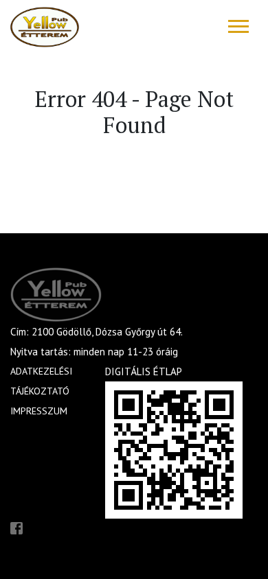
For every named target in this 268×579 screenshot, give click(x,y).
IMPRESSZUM (38, 411)
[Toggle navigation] (238, 26)
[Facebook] (16, 527)
